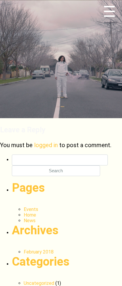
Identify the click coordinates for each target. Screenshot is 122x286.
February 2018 (39, 252)
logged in (46, 145)
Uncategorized (39, 283)
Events (31, 209)
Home (30, 215)
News (30, 220)
